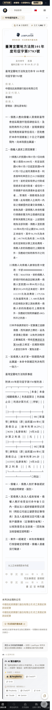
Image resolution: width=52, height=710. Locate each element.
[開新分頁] (47, 18)
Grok (11, 681)
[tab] (13, 18)
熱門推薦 (7, 3)
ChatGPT (32, 676)
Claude (11, 695)
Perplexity (13, 690)
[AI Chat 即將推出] (44, 704)
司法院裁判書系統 (14, 624)
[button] (23, 18)
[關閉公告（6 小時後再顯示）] (46, 3)
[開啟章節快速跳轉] (44, 695)
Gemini (23, 695)
